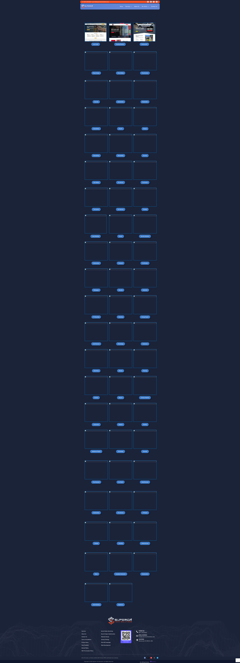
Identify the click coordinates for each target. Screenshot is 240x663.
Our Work (144, 6)
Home (121, 6)
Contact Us (154, 6)
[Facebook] (148, 2)
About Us (136, 6)
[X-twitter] (148, 658)
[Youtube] (151, 2)
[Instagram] (154, 2)
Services (127, 6)
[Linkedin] (157, 2)
